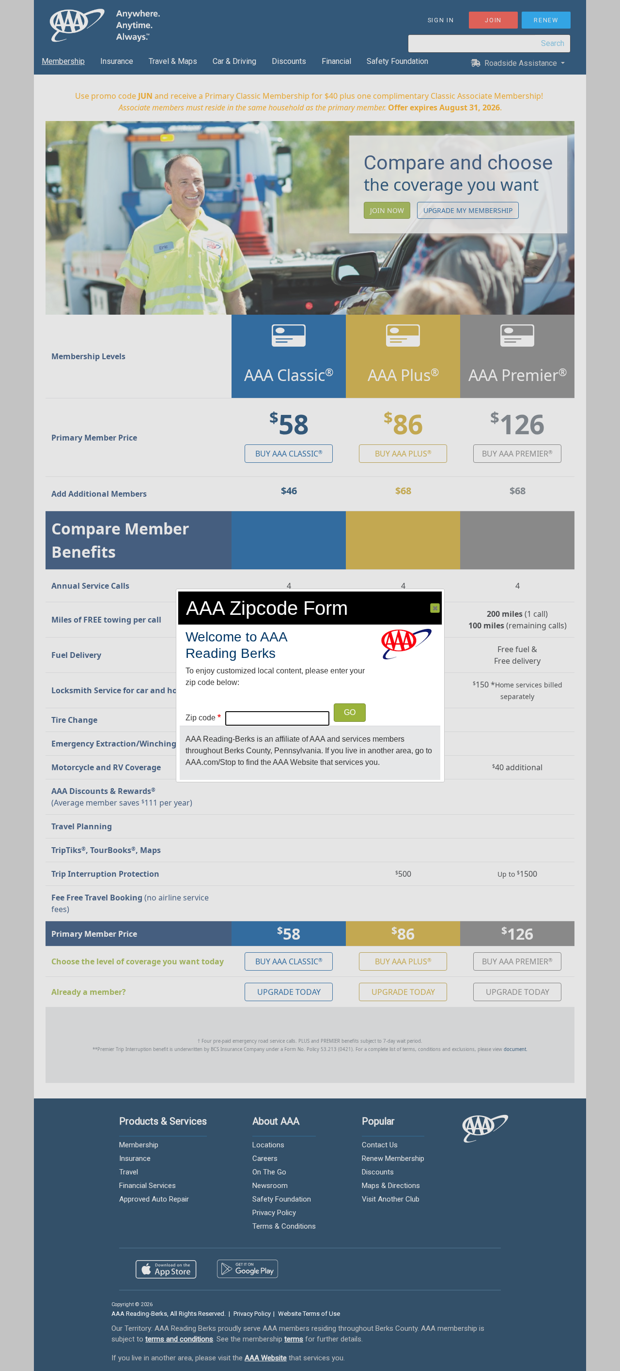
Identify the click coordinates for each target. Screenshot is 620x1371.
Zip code (201, 718)
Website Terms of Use (309, 1313)
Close (435, 608)
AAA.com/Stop (211, 762)
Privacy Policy (252, 1313)
